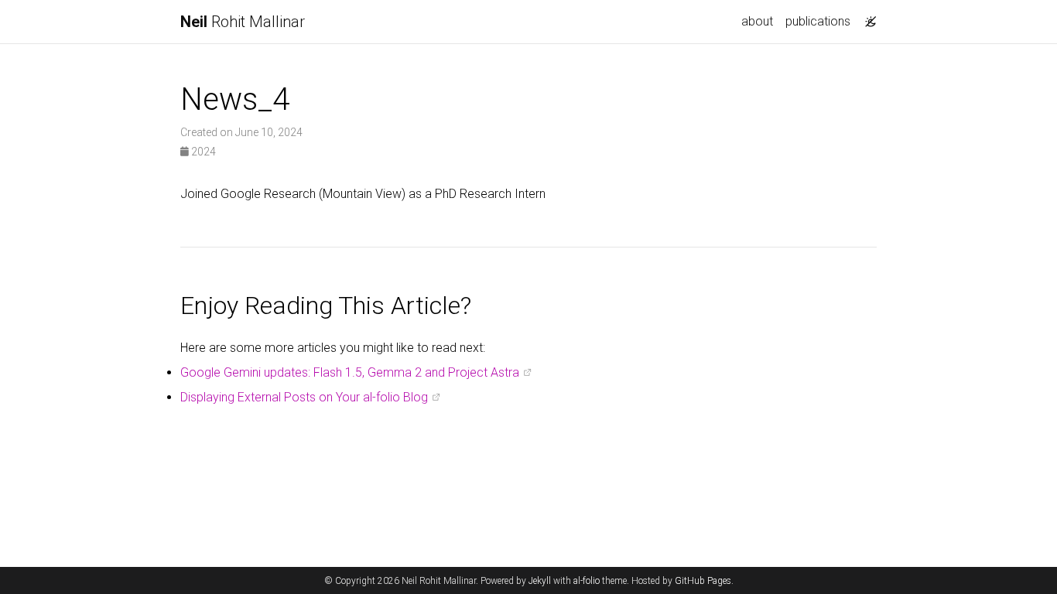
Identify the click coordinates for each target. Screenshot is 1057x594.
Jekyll (539, 580)
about (757, 21)
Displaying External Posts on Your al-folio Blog (304, 397)
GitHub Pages (703, 580)
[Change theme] (867, 17)
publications (817, 21)
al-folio (586, 580)
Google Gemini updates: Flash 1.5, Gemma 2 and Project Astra (349, 372)
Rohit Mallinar (242, 21)
